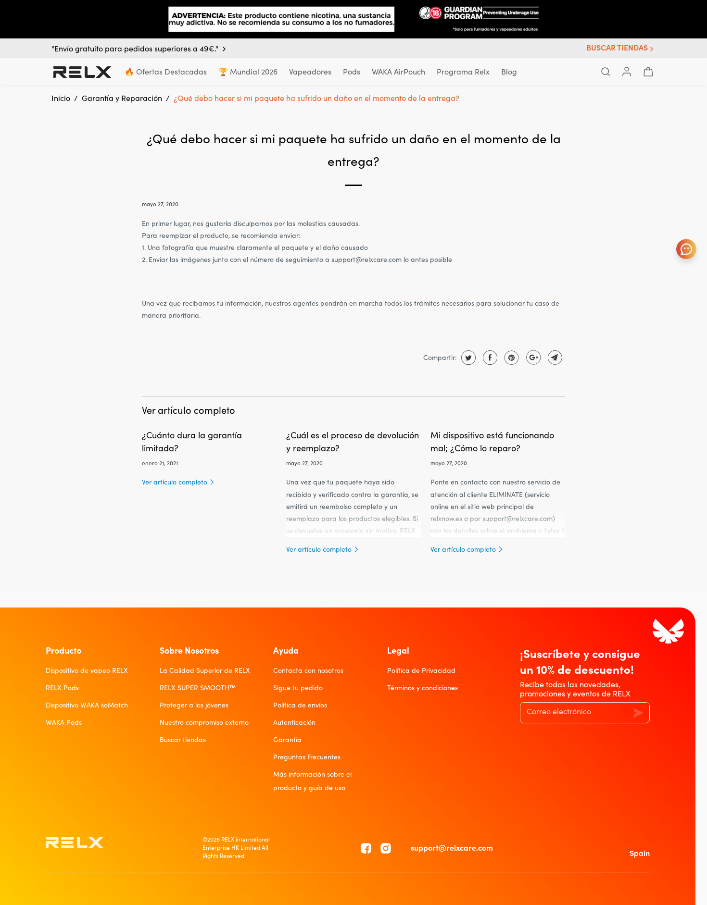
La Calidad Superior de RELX (205, 670)
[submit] (637, 712)
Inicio (60, 98)
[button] (621, 48)
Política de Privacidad (421, 670)
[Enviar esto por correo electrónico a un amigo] (553, 357)
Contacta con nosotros (308, 670)
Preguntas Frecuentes (307, 757)
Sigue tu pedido (298, 687)
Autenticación (294, 722)
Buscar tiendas (183, 739)
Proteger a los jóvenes (194, 705)
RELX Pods (62, 687)
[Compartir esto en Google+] (532, 357)
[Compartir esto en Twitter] (467, 357)
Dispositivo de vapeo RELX (87, 670)
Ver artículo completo (175, 482)
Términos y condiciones (422, 687)
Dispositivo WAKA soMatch (87, 705)
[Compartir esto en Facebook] (488, 357)
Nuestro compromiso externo (204, 722)
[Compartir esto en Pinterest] (510, 357)
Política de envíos (300, 705)
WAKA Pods (64, 722)
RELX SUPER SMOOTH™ (198, 687)
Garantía (287, 739)
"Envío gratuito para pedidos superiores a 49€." (134, 49)
